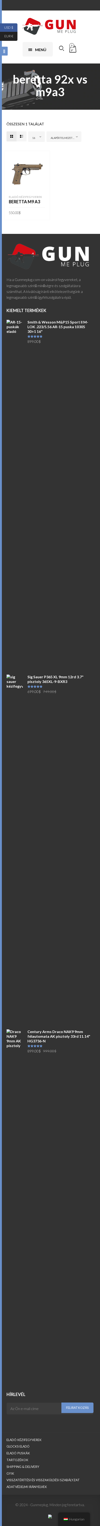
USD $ (10, 27)
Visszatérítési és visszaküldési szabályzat (43, 1480)
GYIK (10, 1473)
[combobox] (36, 136)
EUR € (10, 36)
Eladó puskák (18, 1453)
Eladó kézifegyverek (25, 196)
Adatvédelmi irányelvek (27, 1487)
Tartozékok (17, 1460)
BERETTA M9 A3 (24, 201)
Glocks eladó (18, 1446)
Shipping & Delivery (23, 1467)
